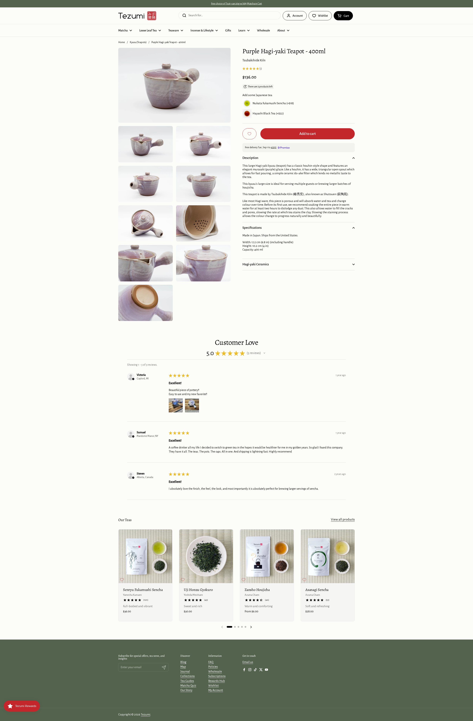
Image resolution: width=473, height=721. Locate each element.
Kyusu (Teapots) (138, 42)
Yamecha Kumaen (132, 595)
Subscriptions (217, 676)
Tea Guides (187, 680)
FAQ (210, 662)
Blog (183, 662)
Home (121, 42)
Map (183, 666)
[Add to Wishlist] (249, 133)
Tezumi (145, 714)
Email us (247, 662)
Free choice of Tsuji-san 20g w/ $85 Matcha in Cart (236, 3)
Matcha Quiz (188, 685)
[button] (343, 15)
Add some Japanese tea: (257, 95)
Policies (213, 666)
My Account (215, 690)
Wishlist (213, 685)
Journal (185, 671)
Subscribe (261, 713)
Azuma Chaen (252, 595)
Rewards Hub (216, 680)
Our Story (186, 690)
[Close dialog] (288, 701)
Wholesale (215, 671)
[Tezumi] (137, 15)
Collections (187, 676)
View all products (343, 519)
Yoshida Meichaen (193, 595)
